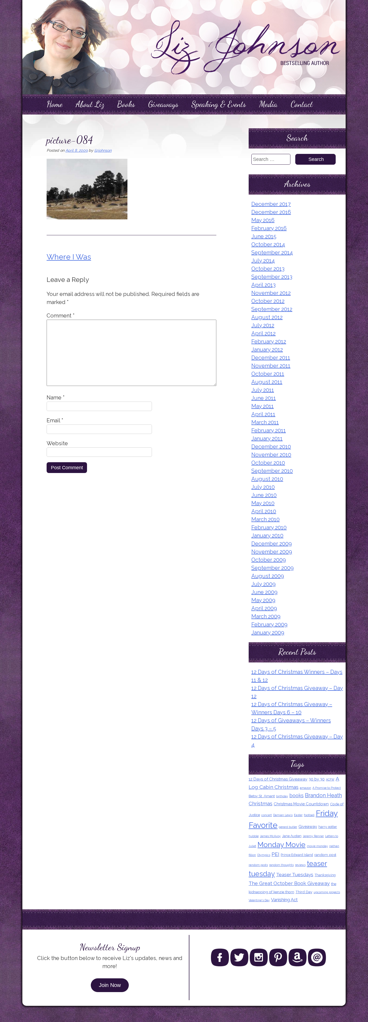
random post (325, 854)
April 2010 (263, 511)
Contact (302, 104)
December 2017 (271, 204)
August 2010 (267, 479)
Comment (61, 315)
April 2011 (263, 414)
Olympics (263, 855)
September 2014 (272, 252)
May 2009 (263, 600)
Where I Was (69, 257)
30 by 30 (317, 779)
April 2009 (264, 608)
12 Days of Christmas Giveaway (278, 779)
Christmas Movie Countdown (301, 804)
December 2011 (270, 357)
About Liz (90, 104)
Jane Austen (291, 836)
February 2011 (268, 430)
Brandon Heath (323, 795)
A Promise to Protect (327, 787)
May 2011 (262, 406)
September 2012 (271, 309)
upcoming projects (327, 892)
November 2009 (271, 551)
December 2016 (271, 212)
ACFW (330, 779)
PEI (275, 854)
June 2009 (264, 592)
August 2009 (267, 576)
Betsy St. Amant (262, 796)
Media (268, 104)
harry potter (327, 827)
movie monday (317, 846)
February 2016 (269, 228)
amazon (305, 787)
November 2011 (270, 365)
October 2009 (268, 560)
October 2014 (268, 244)
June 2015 (263, 236)
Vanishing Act (284, 899)
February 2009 (269, 624)
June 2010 (264, 495)
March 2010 (265, 519)
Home (55, 104)
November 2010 (271, 454)
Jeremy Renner (313, 836)
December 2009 (271, 543)
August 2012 (267, 317)
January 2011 (267, 438)
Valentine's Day (259, 900)
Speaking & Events (219, 104)
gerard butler (288, 826)
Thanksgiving (325, 875)
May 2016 (263, 220)
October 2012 (267, 301)
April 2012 (263, 333)
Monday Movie (281, 844)
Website (57, 443)
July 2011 (262, 390)
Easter (298, 815)
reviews (300, 864)
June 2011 (263, 398)
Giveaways (163, 104)
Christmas (260, 803)
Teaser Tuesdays (294, 874)
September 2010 (272, 471)
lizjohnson (103, 150)
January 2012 (267, 349)
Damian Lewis (283, 815)
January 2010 (267, 535)
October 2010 (268, 463)
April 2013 (263, 285)
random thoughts (281, 864)
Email (55, 420)
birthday (282, 796)
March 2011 (265, 422)
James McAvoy (270, 836)
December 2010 (271, 446)
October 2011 (267, 374)
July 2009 (263, 584)
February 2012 (268, 341)
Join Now (110, 985)
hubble (254, 836)
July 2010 (263, 487)
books (296, 795)
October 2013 (267, 268)
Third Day (304, 892)
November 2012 (271, 293)
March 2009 (265, 616)
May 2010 (263, 503)
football (309, 815)
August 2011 (266, 382)
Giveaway (307, 826)
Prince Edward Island (297, 855)
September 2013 (271, 277)
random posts (258, 864)
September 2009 (272, 568)
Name (56, 397)
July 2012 (262, 325)
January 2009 (267, 632)
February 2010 (269, 527)
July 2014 (263, 260)
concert (266, 815)
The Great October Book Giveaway (289, 883)
